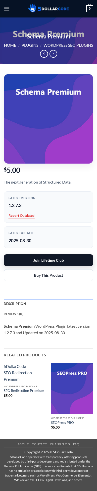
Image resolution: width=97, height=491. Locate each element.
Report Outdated (21, 215)
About (23, 444)
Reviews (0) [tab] (13, 314)
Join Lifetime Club (48, 260)
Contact (39, 444)
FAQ (76, 444)
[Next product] (44, 54)
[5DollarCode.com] (48, 9)
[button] (7, 8)
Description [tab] (15, 304)
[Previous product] (53, 54)
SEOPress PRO (62, 423)
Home (10, 45)
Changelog (60, 444)
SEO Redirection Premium (24, 391)
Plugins (30, 45)
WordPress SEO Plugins (68, 45)
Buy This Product (48, 275)
